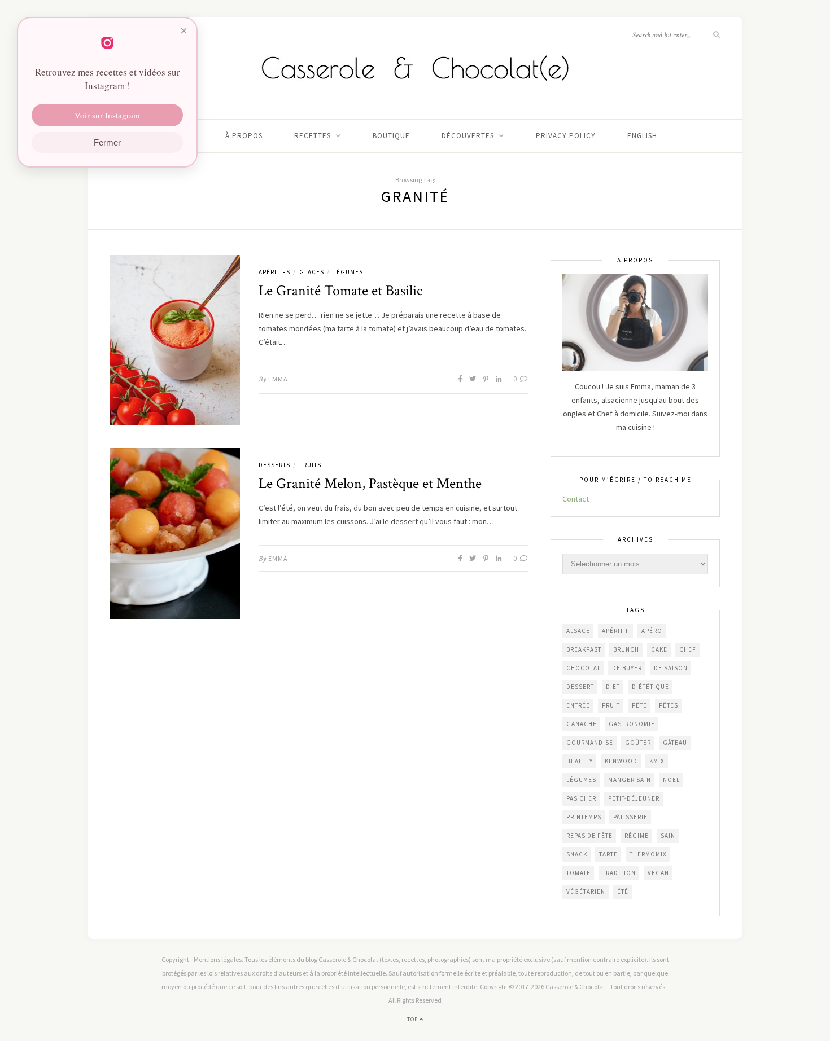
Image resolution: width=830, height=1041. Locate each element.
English (642, 135)
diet (613, 687)
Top (413, 1019)
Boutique (391, 135)
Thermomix (648, 854)
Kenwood (621, 761)
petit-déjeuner (633, 798)
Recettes (312, 135)
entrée (578, 705)
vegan (658, 873)
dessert (580, 687)
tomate (578, 873)
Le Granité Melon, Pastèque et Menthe (370, 483)
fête (639, 705)
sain (668, 836)
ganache (581, 724)
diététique (650, 687)
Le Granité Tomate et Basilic (340, 290)
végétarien (585, 891)
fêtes (668, 705)
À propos (244, 135)
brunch (626, 649)
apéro (651, 631)
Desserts (274, 465)
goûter (638, 742)
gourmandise (589, 742)
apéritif (616, 631)
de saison (671, 668)
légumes (581, 780)
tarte (608, 854)
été (622, 891)
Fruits (310, 465)
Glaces (311, 272)
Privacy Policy (566, 135)
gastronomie (632, 724)
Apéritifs (274, 272)
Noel (671, 780)
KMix (657, 761)
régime (636, 836)
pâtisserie (630, 817)
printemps (583, 817)
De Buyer (627, 668)
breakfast (583, 649)
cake (659, 649)
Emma (278, 379)
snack (576, 854)
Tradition (619, 873)
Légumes (348, 272)
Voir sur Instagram (107, 115)
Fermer (107, 142)
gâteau (675, 742)
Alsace (578, 631)
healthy (579, 761)
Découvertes (468, 135)
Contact (575, 499)
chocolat (583, 668)
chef (687, 649)
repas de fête (589, 836)
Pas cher (581, 798)
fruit (611, 705)
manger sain (629, 780)
